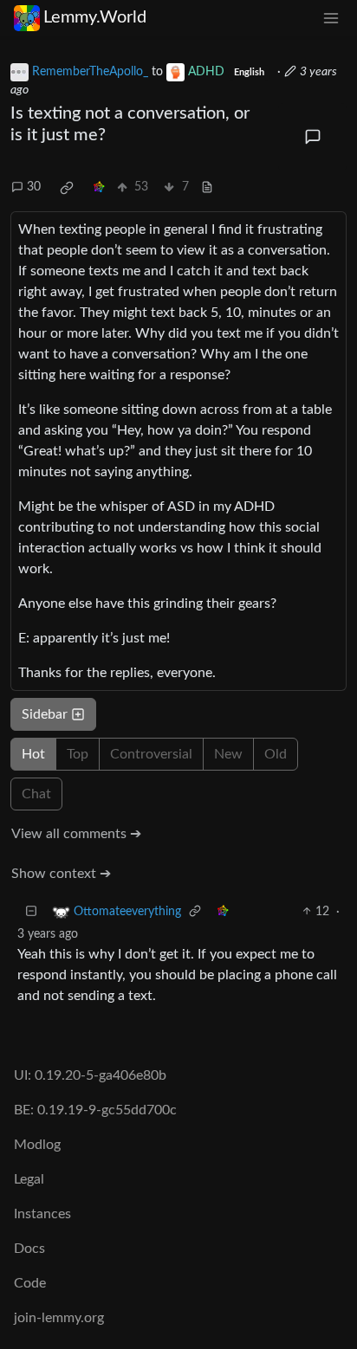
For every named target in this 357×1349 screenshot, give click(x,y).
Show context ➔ (61, 874)
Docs (29, 1248)
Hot (33, 754)
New (228, 754)
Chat (36, 794)
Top (77, 754)
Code (30, 1283)
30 (34, 187)
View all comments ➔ (76, 834)
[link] (67, 187)
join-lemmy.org (59, 1318)
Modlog (37, 1145)
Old (275, 754)
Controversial (151, 754)
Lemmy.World (94, 17)
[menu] (331, 17)
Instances (42, 1214)
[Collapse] (31, 912)
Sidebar (45, 714)
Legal (29, 1179)
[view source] (207, 187)
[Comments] (312, 137)
